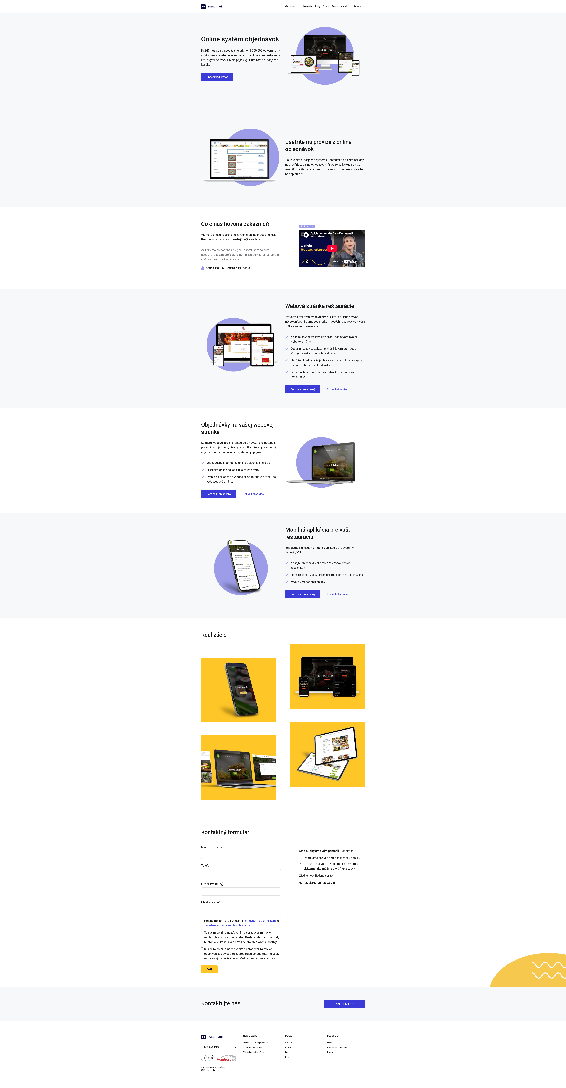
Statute (288, 1042)
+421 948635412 (344, 1003)
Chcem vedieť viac (217, 76)
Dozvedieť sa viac (337, 389)
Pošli (209, 969)
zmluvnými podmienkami (260, 921)
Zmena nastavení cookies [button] (213, 1067)
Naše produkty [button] (290, 6)
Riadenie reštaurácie (252, 1047)
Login (287, 1052)
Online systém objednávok (255, 1042)
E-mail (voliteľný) (212, 884)
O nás (326, 6)
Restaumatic (209, 1070)
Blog (317, 6)
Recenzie (307, 6)
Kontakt (344, 6)
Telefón (206, 865)
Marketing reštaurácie (253, 1052)
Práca (335, 6)
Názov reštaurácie (213, 847)
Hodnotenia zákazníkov (338, 1047)
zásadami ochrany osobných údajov (227, 925)
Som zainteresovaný (303, 389)
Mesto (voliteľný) (212, 902)
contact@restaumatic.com (317, 882)
